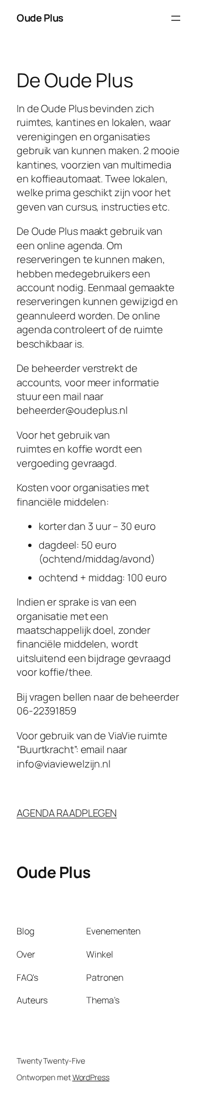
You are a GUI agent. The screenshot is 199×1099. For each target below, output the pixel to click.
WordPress (90, 1077)
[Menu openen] (175, 18)
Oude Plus (40, 17)
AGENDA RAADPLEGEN (67, 812)
